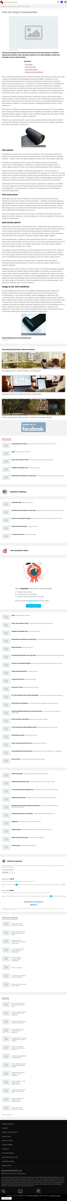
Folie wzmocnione (30, 67)
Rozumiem (6, 1198)
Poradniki (5, 1149)
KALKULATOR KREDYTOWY (10, 1157)
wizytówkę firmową (32, 600)
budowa (10, 6)
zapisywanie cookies (55, 1195)
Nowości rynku (7, 1140)
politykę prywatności (33, 1195)
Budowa (5, 1128)
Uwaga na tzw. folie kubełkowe (34, 72)
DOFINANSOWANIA (8, 1153)
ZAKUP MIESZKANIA (8, 1161)
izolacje (14, 6)
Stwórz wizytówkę (33, 606)
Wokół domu (6, 1136)
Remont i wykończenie (10, 1132)
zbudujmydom (4, 6)
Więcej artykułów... (7, 1114)
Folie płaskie (29, 64)
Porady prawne (7, 1145)
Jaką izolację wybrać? (31, 69)
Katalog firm (6, 1165)
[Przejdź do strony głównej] (1, 2)
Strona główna (7, 1124)
